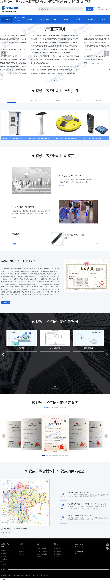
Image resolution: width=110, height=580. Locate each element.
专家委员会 (4, 559)
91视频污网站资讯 (43, 19)
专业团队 (3, 562)
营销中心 (79, 19)
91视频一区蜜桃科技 (19, 19)
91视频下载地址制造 (42, 554)
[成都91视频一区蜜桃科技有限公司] (9, 9)
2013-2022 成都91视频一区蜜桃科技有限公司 (19, 575)
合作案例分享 (58, 548)
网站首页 (7, 19)
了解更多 (5, 302)
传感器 (79, 100)
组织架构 (3, 553)
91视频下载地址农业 (35, 100)
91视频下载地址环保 (42, 551)
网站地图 (2, 579)
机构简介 (3, 550)
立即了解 (62, 186)
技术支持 (3, 556)
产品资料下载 (58, 557)
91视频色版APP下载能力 (70, 175)
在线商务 (55, 19)
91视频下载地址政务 (42, 548)
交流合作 (103, 19)
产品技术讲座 (58, 551)
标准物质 (59, 100)
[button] (106, 53)
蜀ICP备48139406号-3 (42, 575)
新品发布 (16, 234)
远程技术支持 (58, 554)
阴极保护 (98, 100)
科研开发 (31, 19)
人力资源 (91, 19)
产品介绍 (21, 554)
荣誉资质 (3, 564)
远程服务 (67, 19)
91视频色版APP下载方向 (23, 207)
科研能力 (21, 551)
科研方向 (21, 548)
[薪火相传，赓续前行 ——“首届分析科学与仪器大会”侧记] (38, 487)
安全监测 (39, 557)
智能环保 (11, 100)
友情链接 (4, 569)
